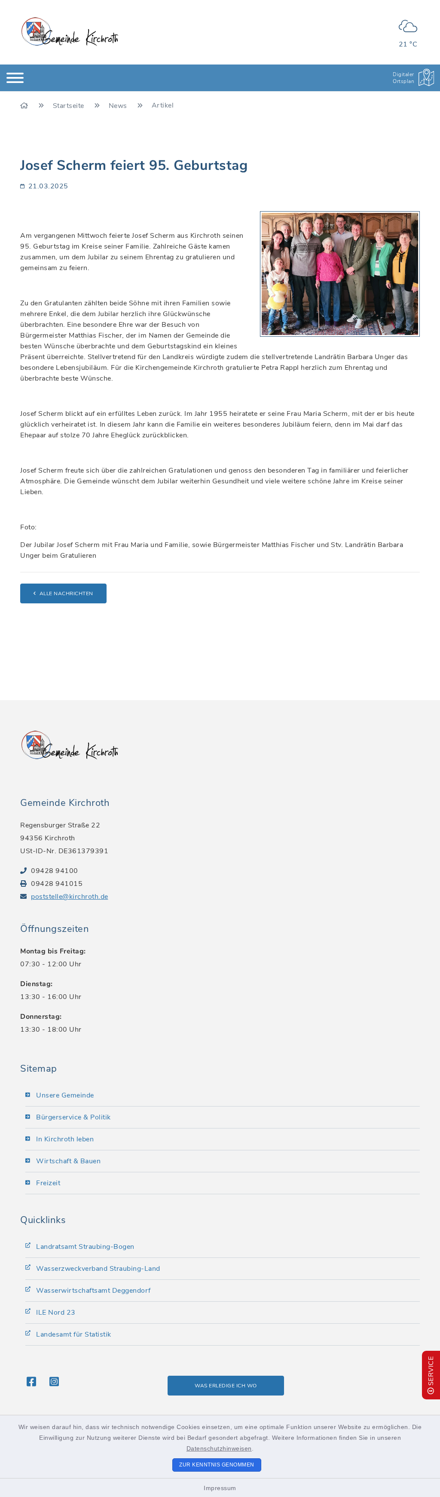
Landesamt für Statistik (73, 1334)
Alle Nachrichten (66, 593)
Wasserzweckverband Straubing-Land (98, 1268)
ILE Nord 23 (56, 1312)
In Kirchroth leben (65, 1139)
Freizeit (48, 1183)
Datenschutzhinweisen (219, 1448)
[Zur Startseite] (25, 106)
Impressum (220, 1488)
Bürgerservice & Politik (73, 1117)
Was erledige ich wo (226, 1385)
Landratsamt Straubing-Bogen (85, 1246)
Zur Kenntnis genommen (216, 1465)
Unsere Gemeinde (65, 1095)
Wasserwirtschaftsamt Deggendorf (93, 1290)
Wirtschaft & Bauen (68, 1161)
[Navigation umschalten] (15, 77)
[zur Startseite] (69, 31)
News (119, 106)
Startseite (69, 106)
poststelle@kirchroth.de (69, 896)
